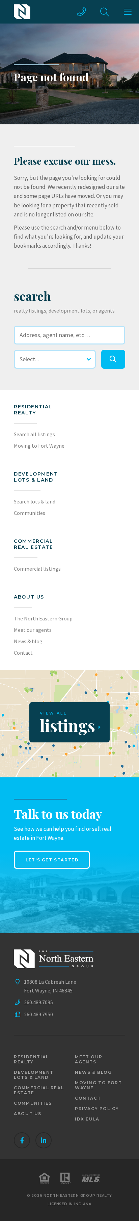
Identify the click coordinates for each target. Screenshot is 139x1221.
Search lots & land (34, 501)
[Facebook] (22, 1140)
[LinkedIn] (43, 1140)
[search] (113, 359)
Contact (23, 652)
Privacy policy (97, 1108)
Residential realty (33, 410)
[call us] (81, 12)
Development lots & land (36, 477)
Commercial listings (37, 568)
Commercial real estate (39, 1090)
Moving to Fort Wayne (39, 445)
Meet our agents (33, 629)
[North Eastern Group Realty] (22, 12)
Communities (29, 513)
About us (29, 597)
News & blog (28, 641)
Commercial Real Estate (33, 544)
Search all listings (34, 434)
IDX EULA (87, 1119)
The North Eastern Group (43, 618)
